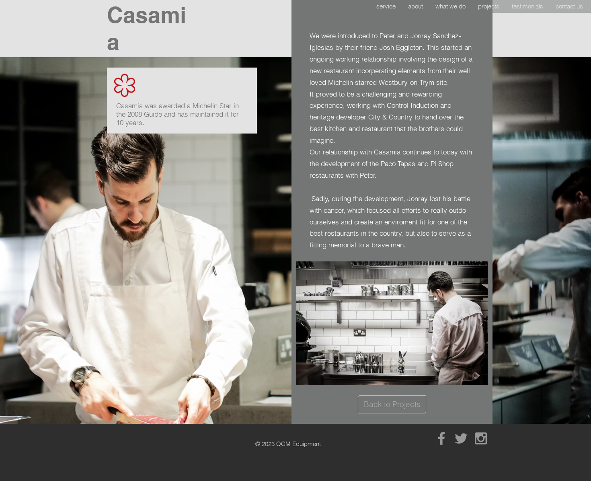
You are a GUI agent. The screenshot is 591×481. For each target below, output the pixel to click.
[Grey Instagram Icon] (480, 438)
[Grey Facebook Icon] (441, 438)
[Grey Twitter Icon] (461, 438)
